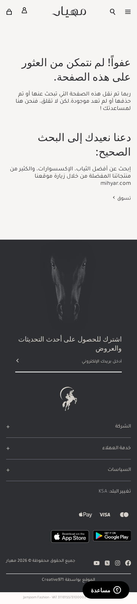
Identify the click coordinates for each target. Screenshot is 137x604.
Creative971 (53, 580)
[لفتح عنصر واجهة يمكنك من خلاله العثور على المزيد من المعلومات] (106, 590)
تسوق (123, 199)
